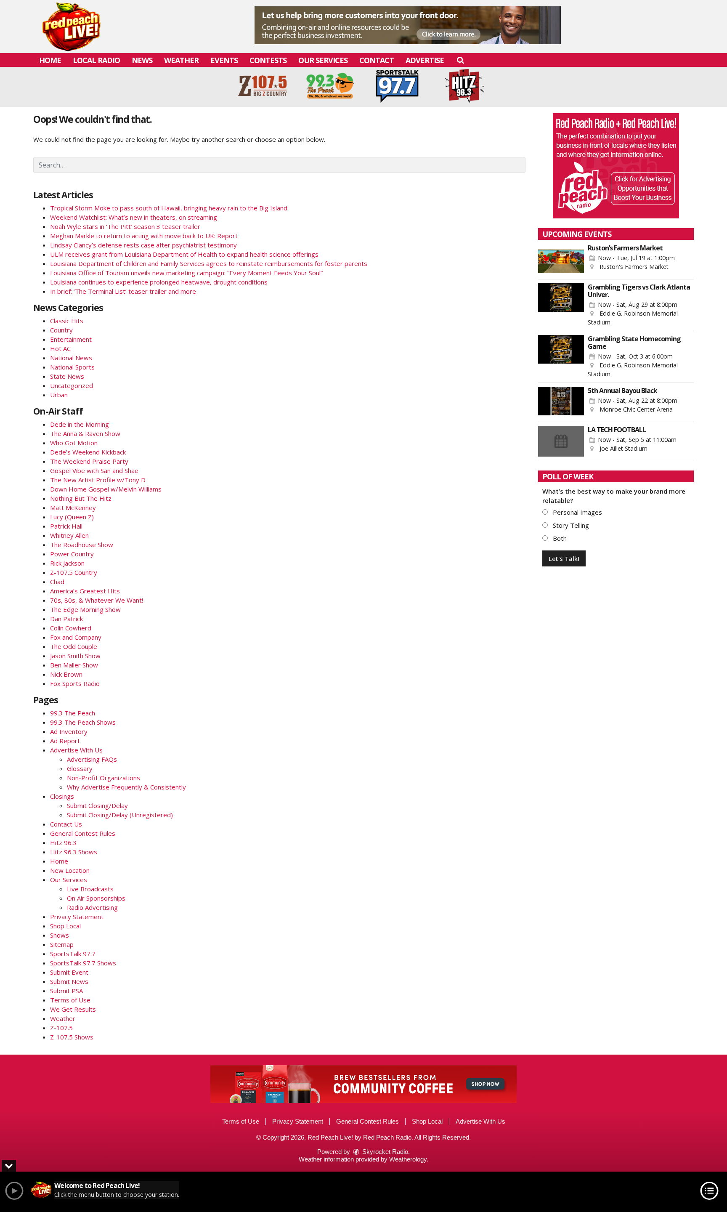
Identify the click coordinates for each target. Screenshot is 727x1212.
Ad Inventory (69, 731)
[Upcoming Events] (561, 259)
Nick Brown (66, 674)
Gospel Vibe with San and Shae (94, 470)
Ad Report (65, 740)
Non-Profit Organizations (103, 777)
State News (67, 376)
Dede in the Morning (79, 424)
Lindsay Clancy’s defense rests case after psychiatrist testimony (143, 245)
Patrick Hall (66, 526)
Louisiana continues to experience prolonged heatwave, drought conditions (159, 282)
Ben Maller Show (74, 665)
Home (50, 60)
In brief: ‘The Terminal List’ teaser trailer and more (123, 291)
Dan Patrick (66, 618)
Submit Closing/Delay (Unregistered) (120, 815)
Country (61, 330)
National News (71, 358)
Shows (59, 935)
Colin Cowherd (70, 628)
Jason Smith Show (75, 655)
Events (224, 60)
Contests (268, 60)
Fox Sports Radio (75, 683)
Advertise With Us (76, 750)
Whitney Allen (69, 535)
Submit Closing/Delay (97, 805)
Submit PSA (66, 990)
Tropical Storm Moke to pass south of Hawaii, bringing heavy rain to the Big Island (168, 208)
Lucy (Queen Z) (72, 517)
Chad (57, 581)
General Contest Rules (82, 833)
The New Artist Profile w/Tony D (98, 480)
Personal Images (576, 512)
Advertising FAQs (92, 759)
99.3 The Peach (72, 713)
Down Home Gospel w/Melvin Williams (106, 489)
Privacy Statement (76, 916)
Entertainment (71, 339)
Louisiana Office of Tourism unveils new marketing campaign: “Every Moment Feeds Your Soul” (186, 272)
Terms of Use (70, 1000)
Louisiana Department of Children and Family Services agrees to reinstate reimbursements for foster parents (208, 263)
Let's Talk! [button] (564, 558)
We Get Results (73, 1009)
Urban (59, 395)
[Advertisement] (408, 25)
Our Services (323, 60)
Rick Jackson (67, 563)
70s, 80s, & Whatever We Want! (96, 600)
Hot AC (60, 348)
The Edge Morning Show (85, 609)
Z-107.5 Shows (71, 1037)
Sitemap (62, 944)
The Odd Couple (73, 646)
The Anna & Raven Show (85, 433)
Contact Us (66, 824)
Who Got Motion (74, 443)
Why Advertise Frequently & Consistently (126, 787)
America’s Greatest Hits (85, 591)
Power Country (72, 554)
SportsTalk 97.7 (73, 953)
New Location (70, 870)
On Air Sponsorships (96, 898)
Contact (376, 60)
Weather (181, 60)
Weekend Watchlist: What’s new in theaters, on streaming (133, 217)
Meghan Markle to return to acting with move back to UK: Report (144, 235)
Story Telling (570, 525)
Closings (62, 796)
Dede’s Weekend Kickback (88, 452)
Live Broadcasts (90, 889)
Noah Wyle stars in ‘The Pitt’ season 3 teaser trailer (125, 226)
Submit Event (69, 972)
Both (559, 538)
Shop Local (65, 926)
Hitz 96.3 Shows (73, 852)
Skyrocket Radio (384, 1151)
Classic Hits (66, 320)
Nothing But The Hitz (80, 498)
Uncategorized (71, 385)
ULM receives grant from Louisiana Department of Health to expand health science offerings (184, 254)
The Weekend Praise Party (89, 461)
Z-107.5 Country (73, 572)
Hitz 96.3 (63, 842)
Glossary (80, 768)
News (142, 60)
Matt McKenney (73, 507)
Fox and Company (75, 637)
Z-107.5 (61, 1027)
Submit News (69, 981)
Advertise (425, 60)
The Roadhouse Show (81, 544)
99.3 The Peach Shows (83, 722)
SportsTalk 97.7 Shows (83, 963)
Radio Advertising (92, 907)
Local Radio (96, 60)
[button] (460, 60)
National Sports (72, 367)
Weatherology (408, 1159)
